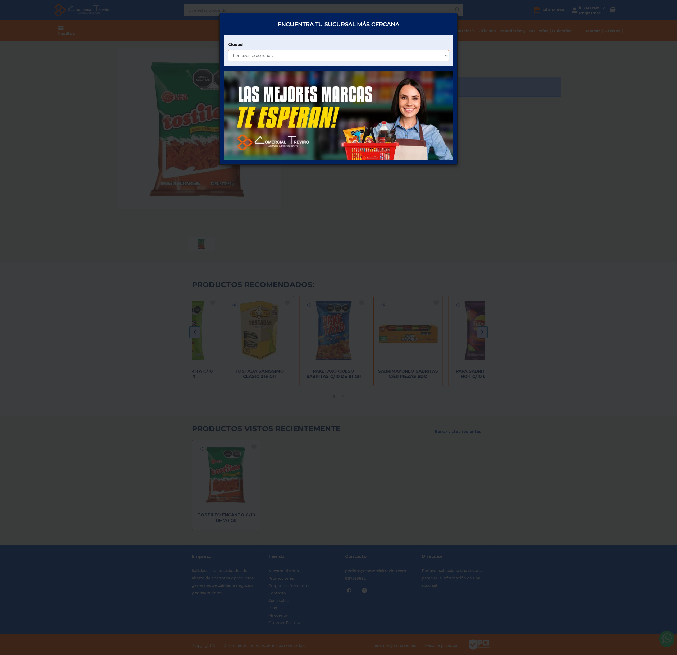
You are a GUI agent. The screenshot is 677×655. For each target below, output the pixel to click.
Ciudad (235, 44)
